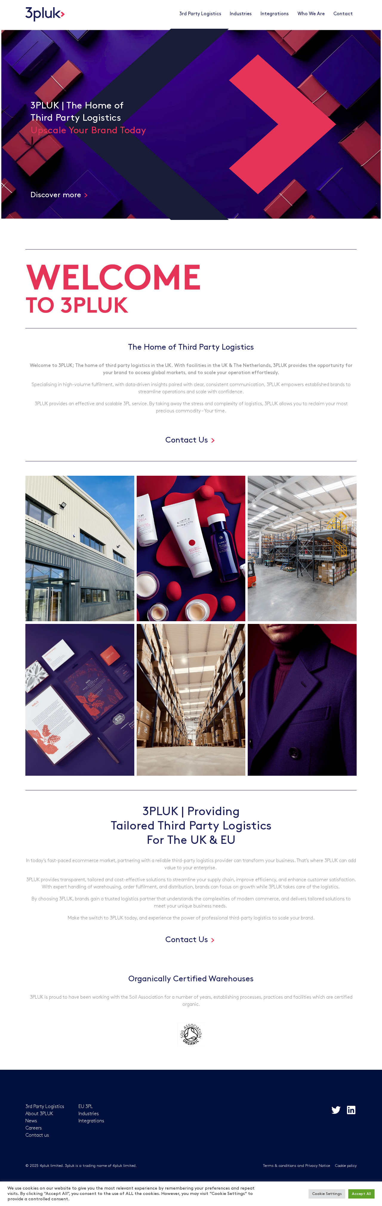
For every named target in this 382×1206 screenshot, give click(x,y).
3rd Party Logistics (200, 14)
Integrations (91, 1121)
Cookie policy (346, 1165)
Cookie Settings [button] (327, 1194)
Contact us (37, 1135)
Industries (88, 1114)
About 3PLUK (39, 1114)
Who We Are (311, 14)
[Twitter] (335, 1109)
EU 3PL (85, 1106)
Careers (33, 1128)
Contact (343, 14)
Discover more (55, 195)
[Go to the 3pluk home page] (45, 14)
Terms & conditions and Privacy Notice (296, 1165)
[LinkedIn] (351, 1109)
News (31, 1121)
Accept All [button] (361, 1194)
